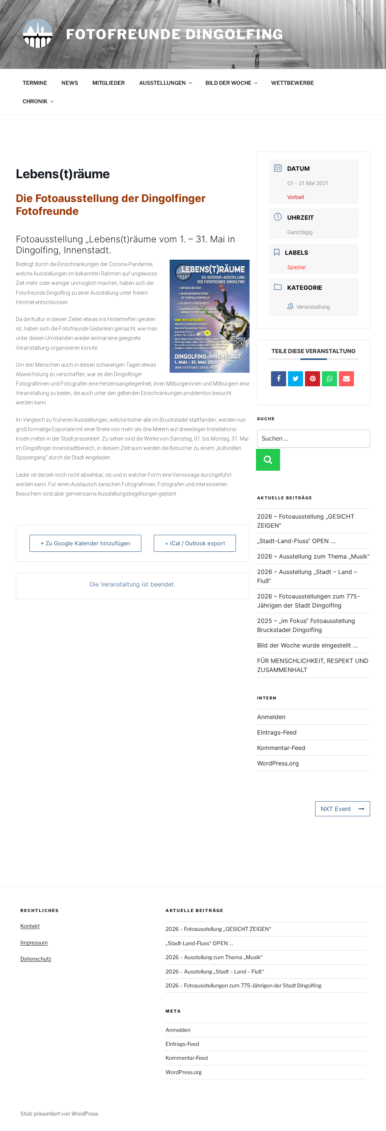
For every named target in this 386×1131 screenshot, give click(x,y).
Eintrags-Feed (277, 732)
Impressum (34, 942)
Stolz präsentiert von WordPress (59, 1113)
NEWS (69, 83)
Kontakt (30, 926)
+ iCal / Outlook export (195, 543)
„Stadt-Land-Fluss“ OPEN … (296, 541)
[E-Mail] (346, 378)
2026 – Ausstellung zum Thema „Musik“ (313, 556)
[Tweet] (295, 378)
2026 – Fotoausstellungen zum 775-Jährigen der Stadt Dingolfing (243, 985)
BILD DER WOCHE (228, 83)
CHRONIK (35, 101)
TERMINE (35, 83)
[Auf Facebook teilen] (278, 378)
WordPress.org (278, 763)
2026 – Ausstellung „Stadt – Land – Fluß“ (214, 971)
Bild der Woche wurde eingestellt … (307, 645)
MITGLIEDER (108, 83)
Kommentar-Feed (281, 747)
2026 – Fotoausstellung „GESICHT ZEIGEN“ (218, 929)
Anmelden (271, 717)
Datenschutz (35, 958)
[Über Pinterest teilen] (312, 378)
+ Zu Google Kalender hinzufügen (85, 543)
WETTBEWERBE (292, 83)
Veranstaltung (313, 306)
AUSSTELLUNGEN (162, 83)
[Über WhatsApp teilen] (329, 378)
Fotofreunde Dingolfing (175, 34)
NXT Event (336, 809)
